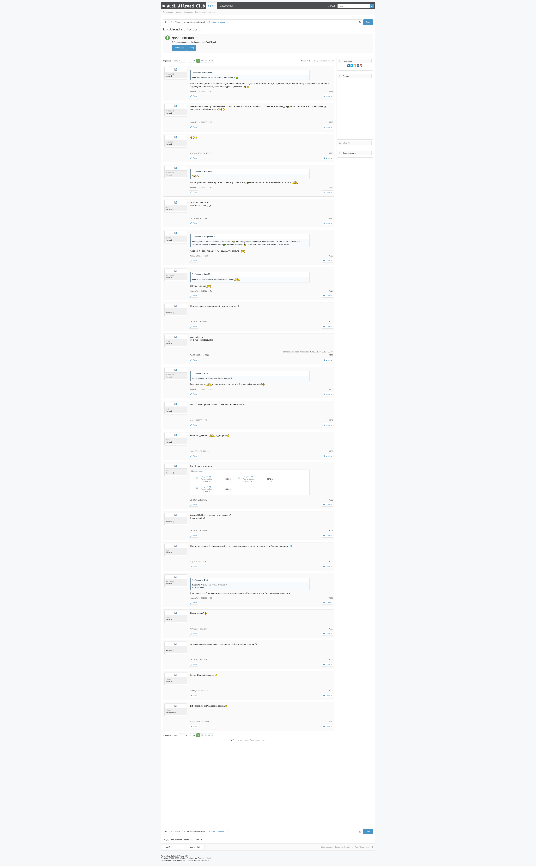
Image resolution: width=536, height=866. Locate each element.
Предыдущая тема (240, 740)
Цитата (329, 96)
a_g (167, 409)
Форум (211, 6)
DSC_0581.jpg (248, 476)
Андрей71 (170, 74)
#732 (331, 451)
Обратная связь (327, 847)
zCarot (208, 858)
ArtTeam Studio (186, 860)
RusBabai (170, 142)
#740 (331, 722)
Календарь (188, 12)
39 (206, 61)
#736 (331, 598)
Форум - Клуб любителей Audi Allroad (349, 847)
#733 (331, 500)
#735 (331, 562)
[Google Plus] (361, 65)
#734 (331, 531)
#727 (331, 291)
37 (198, 61)
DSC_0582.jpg (206, 487)
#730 (331, 389)
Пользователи (226, 6)
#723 (331, 153)
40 (209, 61)
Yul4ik (168, 440)
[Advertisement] (247, 785)
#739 (331, 691)
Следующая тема (257, 740)
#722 (331, 122)
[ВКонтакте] (348, 65)
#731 (331, 420)
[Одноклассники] (355, 65)
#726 (331, 256)
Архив (368, 847)
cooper (168, 710)
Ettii (167, 207)
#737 (331, 629)
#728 (331, 322)
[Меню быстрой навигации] (359, 22)
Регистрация (168, 12)
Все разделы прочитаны (205, 12)
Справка (178, 12)
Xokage (206, 860)
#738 (331, 660)
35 (191, 61)
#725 (331, 218)
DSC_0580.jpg (206, 476)
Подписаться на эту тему (324, 61)
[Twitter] (351, 65)
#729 (331, 355)
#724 (331, 187)
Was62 (168, 238)
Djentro (168, 679)
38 (202, 61)
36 (194, 61)
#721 (331, 91)
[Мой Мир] (358, 65)
